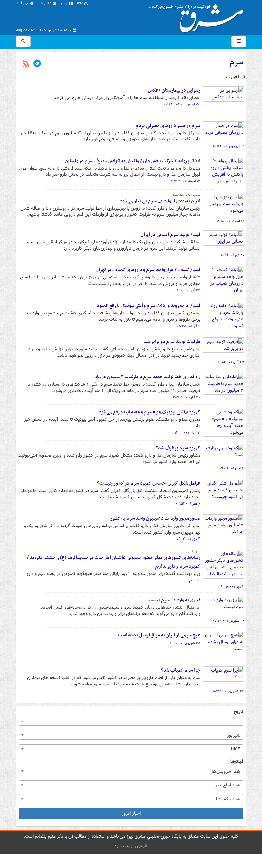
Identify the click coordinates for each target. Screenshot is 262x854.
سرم (236, 62)
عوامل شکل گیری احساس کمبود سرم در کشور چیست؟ (148, 483)
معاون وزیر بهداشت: (185, 195)
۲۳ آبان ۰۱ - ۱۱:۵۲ (231, 362)
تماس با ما (45, 3)
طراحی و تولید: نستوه (131, 846)
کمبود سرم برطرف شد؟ (178, 448)
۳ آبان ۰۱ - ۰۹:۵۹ (231, 468)
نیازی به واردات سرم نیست (174, 600)
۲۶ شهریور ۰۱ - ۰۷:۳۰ (228, 621)
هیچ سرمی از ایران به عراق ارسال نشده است (159, 635)
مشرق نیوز (198, 16)
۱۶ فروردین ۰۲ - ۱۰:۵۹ (228, 146)
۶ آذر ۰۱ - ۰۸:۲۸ (188, 326)
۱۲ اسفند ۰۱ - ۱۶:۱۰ (230, 221)
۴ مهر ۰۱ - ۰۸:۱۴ (188, 539)
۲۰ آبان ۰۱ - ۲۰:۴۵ (186, 397)
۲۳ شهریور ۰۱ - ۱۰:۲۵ (228, 691)
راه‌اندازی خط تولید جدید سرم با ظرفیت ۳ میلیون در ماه (147, 377)
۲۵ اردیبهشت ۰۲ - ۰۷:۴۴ (182, 104)
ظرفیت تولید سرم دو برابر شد (172, 341)
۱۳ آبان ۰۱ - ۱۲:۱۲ (187, 432)
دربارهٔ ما (23, 3)
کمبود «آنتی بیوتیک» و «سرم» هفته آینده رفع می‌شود (149, 412)
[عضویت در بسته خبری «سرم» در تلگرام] (37, 64)
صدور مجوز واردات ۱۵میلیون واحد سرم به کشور (155, 518)
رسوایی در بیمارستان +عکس (174, 90)
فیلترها (236, 761)
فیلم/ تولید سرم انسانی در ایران (170, 234)
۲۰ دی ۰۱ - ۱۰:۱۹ (232, 255)
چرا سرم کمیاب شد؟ (180, 670)
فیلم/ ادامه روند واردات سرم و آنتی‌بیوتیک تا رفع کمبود (148, 306)
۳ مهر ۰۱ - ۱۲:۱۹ (232, 587)
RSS (80, 3)
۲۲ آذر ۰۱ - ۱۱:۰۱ (188, 290)
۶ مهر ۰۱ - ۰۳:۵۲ (187, 504)
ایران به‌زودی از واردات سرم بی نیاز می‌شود (160, 201)
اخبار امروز (131, 813)
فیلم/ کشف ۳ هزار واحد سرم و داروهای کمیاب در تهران (148, 270)
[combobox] (131, 721)
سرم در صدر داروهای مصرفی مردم (168, 125)
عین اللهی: (192, 551)
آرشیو (65, 3)
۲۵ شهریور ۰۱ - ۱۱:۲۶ (185, 643)
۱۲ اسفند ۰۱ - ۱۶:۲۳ (185, 181)
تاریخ (238, 712)
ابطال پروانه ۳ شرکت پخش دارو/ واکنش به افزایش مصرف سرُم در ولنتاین (132, 161)
